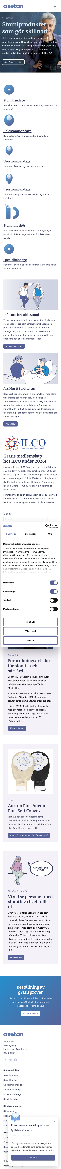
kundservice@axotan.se (15, 1049)
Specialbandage (15, 260)
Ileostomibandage (16, 189)
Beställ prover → (30, 1013)
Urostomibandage (16, 161)
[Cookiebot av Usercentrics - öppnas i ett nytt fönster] (45, 526)
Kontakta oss (16, 957)
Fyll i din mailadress (21, 1130)
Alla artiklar (11, 424)
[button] (55, 5)
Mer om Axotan (17, 728)
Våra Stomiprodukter (13, 62)
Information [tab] (30, 534)
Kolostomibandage (17, 131)
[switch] (54, 591)
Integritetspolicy (46, 1150)
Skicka (33, 1157)
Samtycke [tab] (11, 534)
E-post (6, 513)
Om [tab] (50, 534)
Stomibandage (14, 100)
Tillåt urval (30, 631)
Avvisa (30, 640)
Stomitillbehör (14, 225)
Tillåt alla (30, 622)
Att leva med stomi (14, 346)
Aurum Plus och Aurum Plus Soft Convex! (29, 835)
